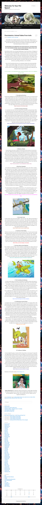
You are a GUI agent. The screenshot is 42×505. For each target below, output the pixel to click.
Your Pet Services (11, 25)
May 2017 (6, 430)
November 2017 (7, 423)
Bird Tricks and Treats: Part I (9, 411)
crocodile (15, 397)
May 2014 (6, 462)
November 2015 (7, 444)
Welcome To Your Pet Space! (13, 7)
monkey (31, 397)
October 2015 (7, 446)
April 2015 (6, 451)
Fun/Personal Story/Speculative (10, 479)
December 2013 (7, 468)
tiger (14, 398)
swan (12, 398)
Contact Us (30, 25)
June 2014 (6, 461)
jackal (25, 397)
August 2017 (7, 427)
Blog (8, 397)
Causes (6, 477)
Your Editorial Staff (8, 27)
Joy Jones (16, 37)
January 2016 (7, 443)
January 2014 (7, 466)
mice (29, 397)
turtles (16, 398)
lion (27, 397)
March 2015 (6, 453)
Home (6, 25)
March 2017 (6, 433)
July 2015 (6, 448)
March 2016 (6, 441)
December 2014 (7, 456)
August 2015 (7, 447)
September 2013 (7, 471)
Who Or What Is (7, 486)
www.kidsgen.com (21, 371)
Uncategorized (7, 483)
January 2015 (7, 455)
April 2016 (6, 440)
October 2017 (7, 425)
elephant (18, 397)
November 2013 (7, 469)
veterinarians (7, 484)
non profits (6, 482)
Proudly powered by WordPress (21, 501)
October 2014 (7, 458)
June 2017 (6, 429)
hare (23, 397)
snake (10, 398)
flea (22, 397)
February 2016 (7, 442)
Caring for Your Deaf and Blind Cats (11, 407)
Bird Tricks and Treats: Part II (9, 415)
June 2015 (6, 449)
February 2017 (7, 434)
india (10, 397)
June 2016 (6, 437)
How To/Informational (8, 480)
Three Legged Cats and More (9, 409)
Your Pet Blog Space (19, 25)
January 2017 (7, 435)
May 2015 (6, 450)
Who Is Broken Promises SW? (15, 416)
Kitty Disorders (7, 406)
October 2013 (7, 470)
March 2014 (6, 464)
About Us (25, 25)
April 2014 (6, 463)
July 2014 (6, 459)
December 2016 (7, 436)
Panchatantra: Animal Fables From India (18, 35)
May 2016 (6, 439)
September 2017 (7, 426)
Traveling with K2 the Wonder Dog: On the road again (19, 419)
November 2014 (7, 457)
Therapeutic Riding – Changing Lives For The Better (13, 408)
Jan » (29, 496)
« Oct (11, 496)
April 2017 (6, 432)
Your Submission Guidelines (16, 27)
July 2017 (6, 428)
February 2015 (7, 454)
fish (20, 397)
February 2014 (7, 465)
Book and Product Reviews (9, 476)
